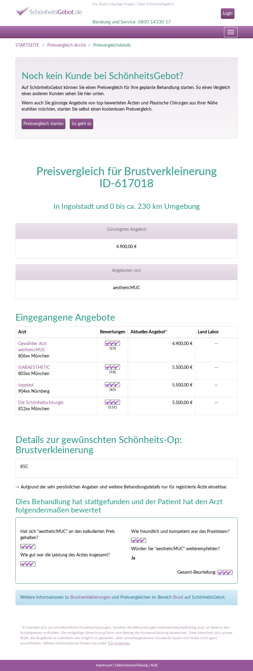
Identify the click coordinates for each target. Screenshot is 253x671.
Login (228, 13)
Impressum (104, 665)
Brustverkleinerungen (90, 597)
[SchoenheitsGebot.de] (49, 8)
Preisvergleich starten (43, 124)
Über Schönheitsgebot (155, 4)
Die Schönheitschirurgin (41, 403)
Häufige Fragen (122, 4)
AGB (154, 665)
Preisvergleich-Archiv (66, 45)
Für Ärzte (100, 4)
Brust (178, 597)
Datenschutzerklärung (131, 665)
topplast (26, 385)
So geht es (81, 124)
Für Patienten (119, 643)
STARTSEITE (27, 45)
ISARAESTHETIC (34, 367)
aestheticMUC (31, 350)
